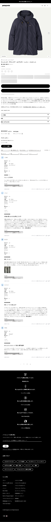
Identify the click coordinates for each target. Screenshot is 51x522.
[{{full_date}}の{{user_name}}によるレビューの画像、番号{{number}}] (7, 269)
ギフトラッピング (9, 469)
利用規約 (15, 449)
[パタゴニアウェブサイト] (6, 5)
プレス (4, 480)
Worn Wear (5, 490)
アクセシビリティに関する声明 (24, 469)
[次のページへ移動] (30, 364)
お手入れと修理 (8, 465)
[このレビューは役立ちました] (46, 235)
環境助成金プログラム (7, 501)
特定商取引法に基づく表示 (20, 501)
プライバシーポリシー (7, 449)
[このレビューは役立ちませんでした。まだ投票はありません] (48, 189)
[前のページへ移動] (20, 364)
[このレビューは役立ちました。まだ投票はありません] (46, 189)
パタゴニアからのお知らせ (20, 483)
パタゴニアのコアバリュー (8, 498)
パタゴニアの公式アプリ (20, 485)
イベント (4, 488)
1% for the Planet (6, 503)
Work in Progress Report (8, 496)
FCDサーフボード (6, 493)
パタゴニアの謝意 (18, 480)
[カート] (45, 5)
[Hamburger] (47, 5)
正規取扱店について (19, 493)
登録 (6, 446)
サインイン (28, 465)
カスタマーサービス (9, 461)
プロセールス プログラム (20, 488)
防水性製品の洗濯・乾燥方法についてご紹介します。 (34, 107)
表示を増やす (28, 228)
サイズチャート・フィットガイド (36, 461)
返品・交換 (18, 465)
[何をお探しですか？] (42, 5)
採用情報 (4, 485)
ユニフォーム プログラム (20, 490)
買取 (36, 465)
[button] (25, 32)
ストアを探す (21, 461)
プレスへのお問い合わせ (8, 483)
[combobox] (5, 150)
